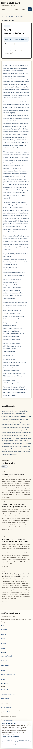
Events (3, 670)
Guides (3, 639)
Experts (3, 634)
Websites (4, 661)
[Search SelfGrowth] (10, 9)
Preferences (16, 745)
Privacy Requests (6, 707)
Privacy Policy (5, 689)
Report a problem (8, 720)
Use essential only (23, 740)
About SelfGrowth (6, 656)
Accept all (9, 740)
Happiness (19, 17)
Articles (10, 17)
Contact (3, 679)
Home (3, 17)
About (3, 9)
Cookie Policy (5, 699)
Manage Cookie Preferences (11, 712)
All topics (4, 629)
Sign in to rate (8, 53)
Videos (3, 648)
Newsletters (5, 665)
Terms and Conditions (8, 694)
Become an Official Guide (8, 675)
